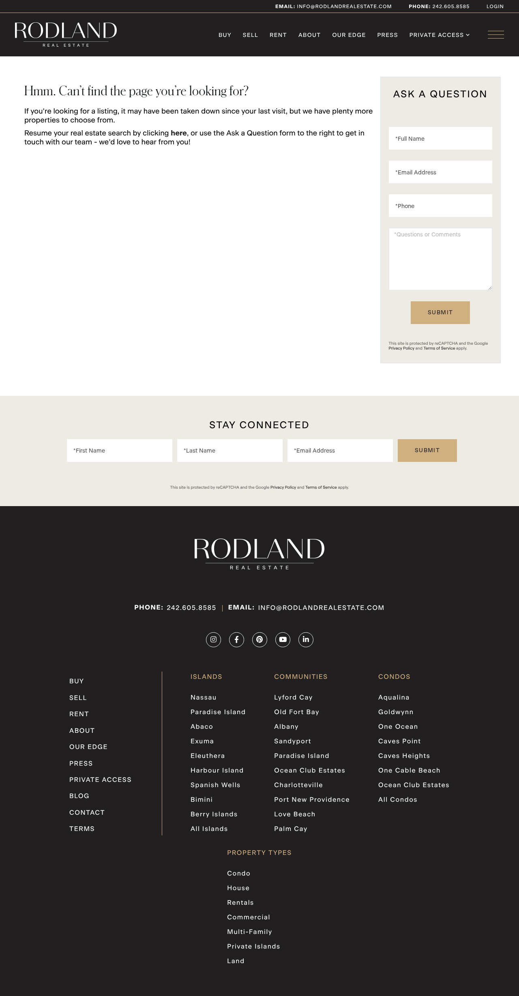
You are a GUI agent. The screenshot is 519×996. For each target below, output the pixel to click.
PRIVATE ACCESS (100, 780)
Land (235, 961)
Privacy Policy (401, 348)
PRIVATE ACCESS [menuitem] (437, 35)
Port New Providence (312, 800)
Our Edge (88, 747)
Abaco (202, 727)
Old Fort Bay (296, 712)
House (238, 888)
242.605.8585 (450, 6)
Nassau (204, 698)
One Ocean (398, 727)
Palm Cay (290, 829)
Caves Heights (404, 756)
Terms (82, 829)
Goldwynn (396, 712)
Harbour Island (217, 771)
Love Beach (294, 814)
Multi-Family (249, 932)
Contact (87, 813)
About (82, 731)
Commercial (248, 917)
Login (495, 6)
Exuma (202, 741)
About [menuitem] (309, 35)
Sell (78, 698)
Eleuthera (208, 756)
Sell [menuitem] (250, 35)
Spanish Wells (216, 785)
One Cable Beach (409, 771)
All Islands (209, 829)
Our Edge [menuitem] (349, 35)
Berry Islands (214, 814)
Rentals (240, 903)
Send (440, 312)
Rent (79, 714)
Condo (239, 874)
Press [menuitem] (387, 35)
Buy (76, 681)
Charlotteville (298, 785)
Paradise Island (218, 712)
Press (81, 764)
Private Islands (253, 947)
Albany (286, 727)
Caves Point (399, 741)
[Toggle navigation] (496, 35)
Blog (79, 796)
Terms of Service (439, 348)
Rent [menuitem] (278, 35)
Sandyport (292, 741)
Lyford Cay (293, 698)
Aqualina (394, 698)
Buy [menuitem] (225, 35)
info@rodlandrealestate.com (333, 6)
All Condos (398, 800)
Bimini (202, 800)
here (179, 133)
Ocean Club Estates (309, 771)
